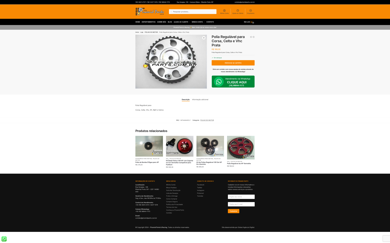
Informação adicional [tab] (200, 99)
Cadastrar (233, 211)
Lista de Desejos (172, 193)
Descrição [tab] (186, 99)
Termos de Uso (171, 207)
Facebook (200, 185)
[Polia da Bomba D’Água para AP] (149, 146)
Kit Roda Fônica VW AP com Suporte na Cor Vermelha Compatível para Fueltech (179, 163)
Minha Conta (224, 13)
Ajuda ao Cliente (237, 13)
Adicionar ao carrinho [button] (149, 171)
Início (137, 32)
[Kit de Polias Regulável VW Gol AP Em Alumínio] (210, 146)
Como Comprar (171, 199)
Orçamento (250, 13)
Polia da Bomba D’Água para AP (147, 162)
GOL (167, 158)
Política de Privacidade (174, 204)
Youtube (200, 196)
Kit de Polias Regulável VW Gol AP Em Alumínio (209, 163)
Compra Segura (172, 202)
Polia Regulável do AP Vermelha (239, 163)
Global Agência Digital (246, 227)
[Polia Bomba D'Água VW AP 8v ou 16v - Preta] (254, 37)
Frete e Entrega (171, 196)
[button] (203, 37)
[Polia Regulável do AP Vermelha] (241, 147)
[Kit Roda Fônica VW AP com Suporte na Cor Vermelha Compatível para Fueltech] (180, 146)
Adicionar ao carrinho (233, 63)
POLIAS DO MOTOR (151, 32)
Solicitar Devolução (173, 190)
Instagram (200, 190)
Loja (141, 32)
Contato (169, 213)
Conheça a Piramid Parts (175, 210)
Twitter (199, 188)
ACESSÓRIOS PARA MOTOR (143, 158)
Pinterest (200, 193)
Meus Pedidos (171, 188)
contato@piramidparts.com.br (245, 2)
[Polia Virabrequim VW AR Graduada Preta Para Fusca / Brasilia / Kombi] (251, 37)
